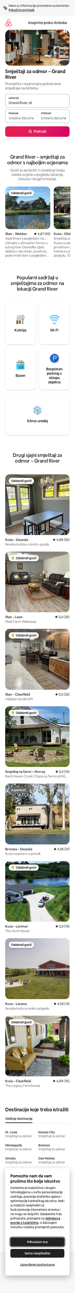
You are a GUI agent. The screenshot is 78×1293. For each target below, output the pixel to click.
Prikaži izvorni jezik (22, 10)
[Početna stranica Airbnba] (8, 23)
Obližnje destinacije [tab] (18, 1119)
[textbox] (21, 118)
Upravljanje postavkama (37, 1265)
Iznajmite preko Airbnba (47, 23)
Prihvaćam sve (37, 1242)
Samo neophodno (37, 1253)
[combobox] (37, 102)
